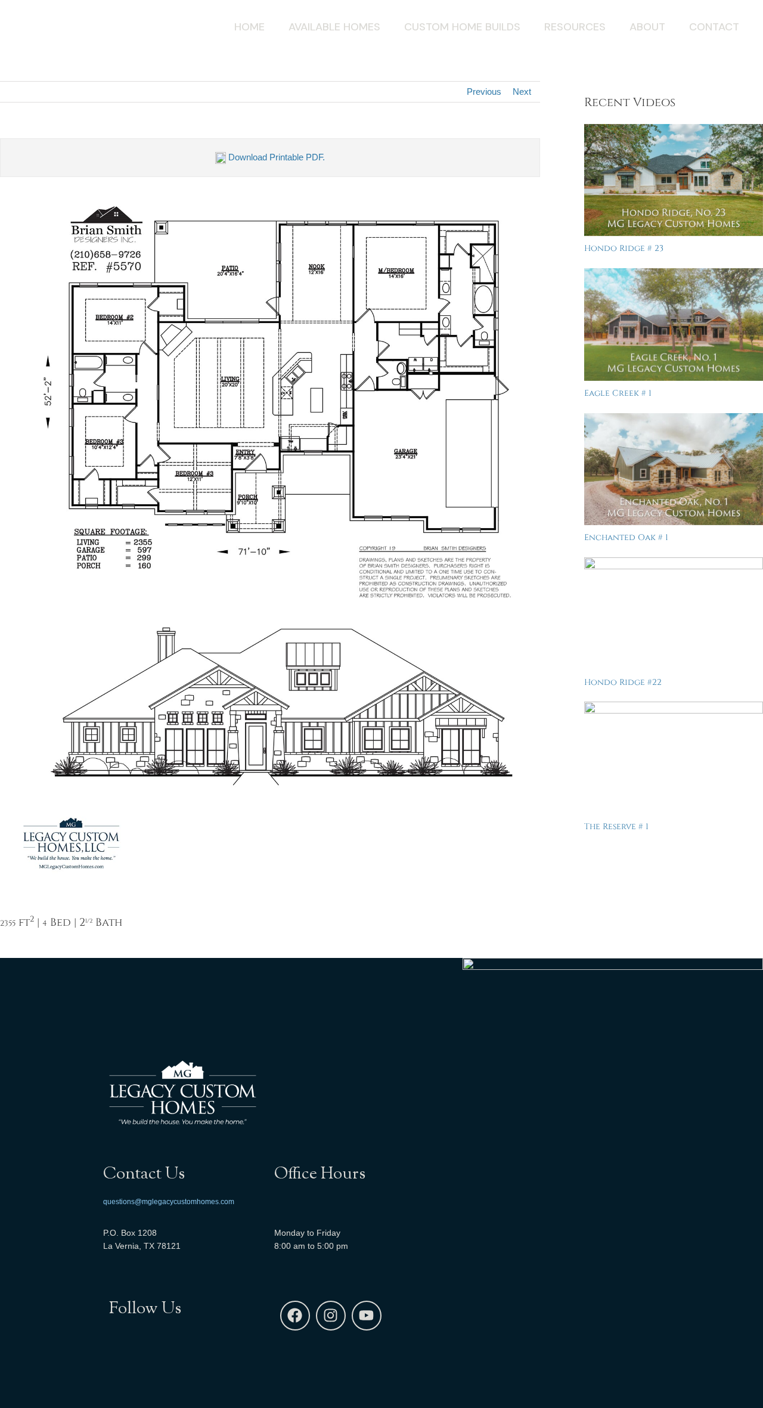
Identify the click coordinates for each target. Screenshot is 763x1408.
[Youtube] (367, 1316)
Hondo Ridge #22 (623, 682)
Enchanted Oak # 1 (626, 537)
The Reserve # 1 (616, 826)
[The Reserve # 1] (673, 758)
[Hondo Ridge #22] (673, 613)
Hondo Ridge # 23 (623, 248)
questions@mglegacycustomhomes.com (168, 1202)
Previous (484, 91)
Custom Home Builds (462, 27)
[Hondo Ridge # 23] (673, 180)
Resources (575, 27)
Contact (714, 27)
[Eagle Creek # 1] (673, 324)
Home (249, 27)
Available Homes (334, 27)
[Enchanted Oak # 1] (673, 469)
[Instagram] (331, 1316)
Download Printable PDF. (275, 157)
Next (522, 91)
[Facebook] (295, 1316)
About (647, 27)
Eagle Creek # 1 (618, 393)
